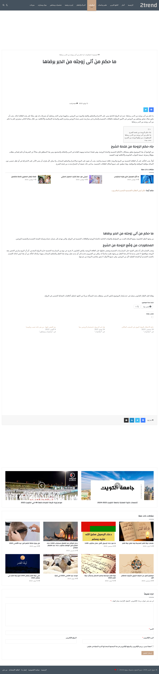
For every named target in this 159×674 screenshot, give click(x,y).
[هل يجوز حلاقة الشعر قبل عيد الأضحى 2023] (22, 531)
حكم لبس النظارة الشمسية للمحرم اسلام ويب (128, 190)
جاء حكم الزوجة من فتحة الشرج (140, 132)
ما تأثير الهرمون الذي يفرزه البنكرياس (126, 176)
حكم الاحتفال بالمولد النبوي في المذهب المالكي (138, 327)
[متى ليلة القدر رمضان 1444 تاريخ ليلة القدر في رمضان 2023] (22, 563)
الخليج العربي (114, 5)
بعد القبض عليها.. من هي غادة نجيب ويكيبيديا (41, 327)
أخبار (123, 5)
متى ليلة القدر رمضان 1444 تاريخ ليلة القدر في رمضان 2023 (24, 576)
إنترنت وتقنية (69, 5)
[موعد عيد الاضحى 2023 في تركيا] (60, 563)
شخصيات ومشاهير (56, 5)
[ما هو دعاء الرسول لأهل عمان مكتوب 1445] (98, 531)
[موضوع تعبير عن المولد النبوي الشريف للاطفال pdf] (136, 563)
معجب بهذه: (147, 140)
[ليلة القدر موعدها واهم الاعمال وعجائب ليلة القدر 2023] (98, 563)
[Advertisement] (79, 30)
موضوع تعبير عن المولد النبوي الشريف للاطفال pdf (137, 576)
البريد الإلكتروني (148, 638)
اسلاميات (92, 5)
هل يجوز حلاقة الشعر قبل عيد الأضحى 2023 (24, 543)
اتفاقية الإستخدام (14, 670)
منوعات (32, 5)
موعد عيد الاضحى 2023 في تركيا (66, 575)
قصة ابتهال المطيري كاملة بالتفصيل (23, 176)
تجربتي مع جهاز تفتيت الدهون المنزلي (74, 176)
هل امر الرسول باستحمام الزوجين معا (92, 327)
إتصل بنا (24, 670)
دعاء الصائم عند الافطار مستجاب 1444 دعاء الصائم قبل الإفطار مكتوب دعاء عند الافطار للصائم (62, 545)
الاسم (151, 629)
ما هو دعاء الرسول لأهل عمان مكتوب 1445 (100, 543)
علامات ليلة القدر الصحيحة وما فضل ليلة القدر (138, 543)
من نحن (4, 670)
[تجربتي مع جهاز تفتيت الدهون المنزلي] (95, 179)
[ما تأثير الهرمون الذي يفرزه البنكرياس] (147, 179)
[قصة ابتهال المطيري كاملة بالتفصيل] (44, 179)
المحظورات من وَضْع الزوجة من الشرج (138, 138)
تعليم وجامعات (102, 5)
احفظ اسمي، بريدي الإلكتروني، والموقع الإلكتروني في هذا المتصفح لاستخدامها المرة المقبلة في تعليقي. (119, 646)
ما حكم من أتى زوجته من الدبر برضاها (138, 135)
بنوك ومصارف (42, 5)
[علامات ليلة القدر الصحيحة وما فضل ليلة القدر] (136, 531)
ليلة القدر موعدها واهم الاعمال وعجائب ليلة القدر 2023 (100, 576)
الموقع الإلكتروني (71, 638)
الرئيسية (130, 5)
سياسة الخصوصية (34, 670)
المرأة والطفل (81, 5)
